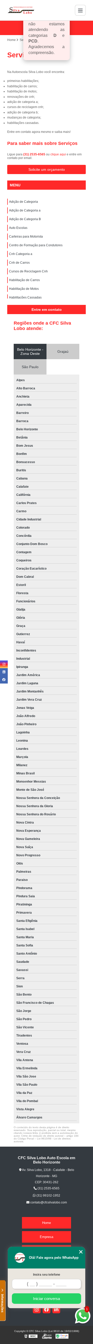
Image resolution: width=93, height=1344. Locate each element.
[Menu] (80, 10)
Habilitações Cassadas (25, 297)
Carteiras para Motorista (26, 236)
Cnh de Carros (19, 262)
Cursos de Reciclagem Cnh (28, 271)
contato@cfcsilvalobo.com (48, 1202)
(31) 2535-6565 (34, 154)
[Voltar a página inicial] (21, 10)
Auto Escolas (18, 228)
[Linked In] (56, 1309)
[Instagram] (37, 1309)
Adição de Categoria (23, 202)
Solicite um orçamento (46, 169)
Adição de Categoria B (25, 219)
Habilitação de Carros (24, 280)
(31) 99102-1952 (48, 1195)
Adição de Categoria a (25, 210)
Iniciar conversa (46, 1298)
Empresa (46, 1237)
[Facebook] (46, 1309)
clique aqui (58, 154)
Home (46, 1223)
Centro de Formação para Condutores (36, 245)
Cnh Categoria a (20, 254)
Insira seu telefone (46, 1274)
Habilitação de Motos (24, 289)
